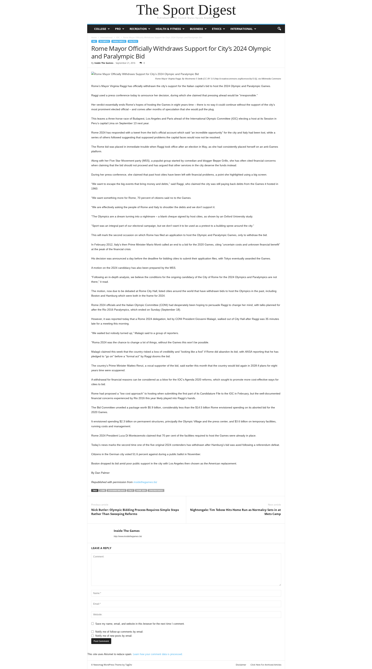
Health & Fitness (168, 29)
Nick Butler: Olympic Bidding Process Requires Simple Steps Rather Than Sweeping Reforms (135, 512)
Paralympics (119, 41)
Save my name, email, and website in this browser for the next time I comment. (140, 623)
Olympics (104, 41)
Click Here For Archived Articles (266, 664)
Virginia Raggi (156, 490)
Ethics (216, 29)
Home (94, 37)
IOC (118, 37)
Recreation (138, 29)
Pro (118, 29)
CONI (102, 490)
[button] (279, 29)
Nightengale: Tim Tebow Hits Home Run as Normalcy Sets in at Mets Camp (235, 512)
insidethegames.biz (145, 482)
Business (196, 29)
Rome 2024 (141, 490)
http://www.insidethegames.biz (128, 536)
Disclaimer (241, 664)
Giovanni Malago (116, 490)
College (100, 29)
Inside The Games (103, 62)
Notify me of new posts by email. (113, 635)
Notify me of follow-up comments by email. (119, 631)
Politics (133, 41)
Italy (130, 490)
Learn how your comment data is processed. (158, 654)
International (241, 29)
